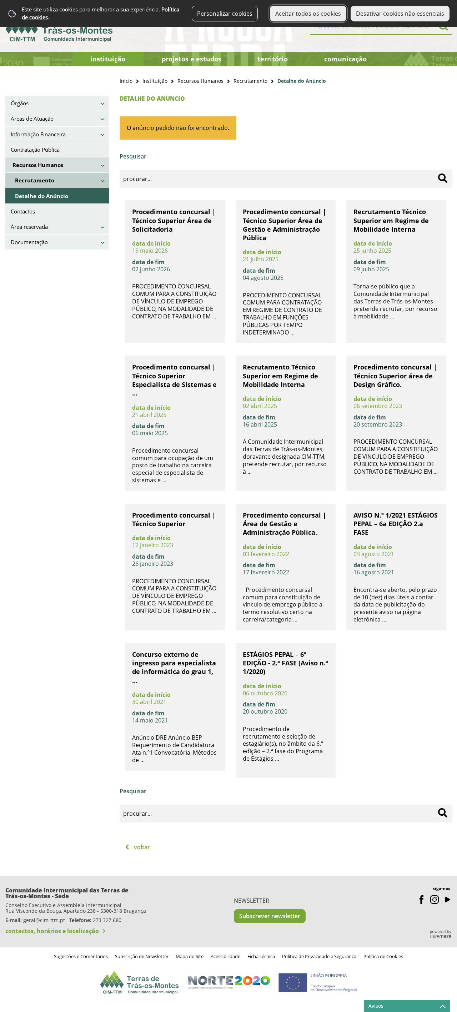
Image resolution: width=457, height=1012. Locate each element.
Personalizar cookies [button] (224, 13)
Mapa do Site (190, 956)
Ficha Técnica (261, 956)
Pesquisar (133, 156)
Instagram (434, 899)
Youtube (447, 899)
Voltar (142, 847)
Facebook (421, 899)
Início (126, 80)
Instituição (154, 80)
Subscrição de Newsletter (142, 956)
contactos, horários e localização (52, 931)
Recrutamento (250, 80)
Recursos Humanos (200, 80)
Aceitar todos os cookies (308, 13)
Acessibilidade (225, 956)
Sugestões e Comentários (81, 956)
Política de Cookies (383, 956)
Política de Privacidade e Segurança (319, 956)
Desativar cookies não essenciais (400, 13)
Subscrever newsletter (269, 916)
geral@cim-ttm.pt (44, 920)
